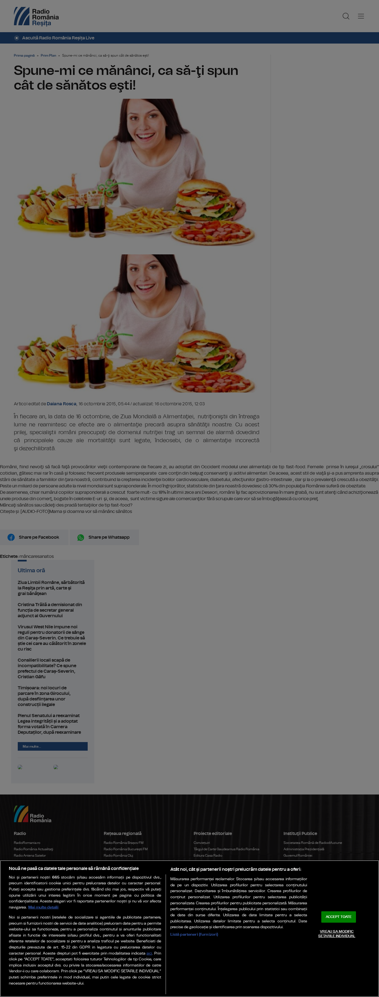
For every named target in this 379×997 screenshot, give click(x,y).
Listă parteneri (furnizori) (194, 934)
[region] (189, 928)
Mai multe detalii (43, 907)
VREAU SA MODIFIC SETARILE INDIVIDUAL (336, 934)
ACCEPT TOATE (339, 917)
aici (149, 953)
